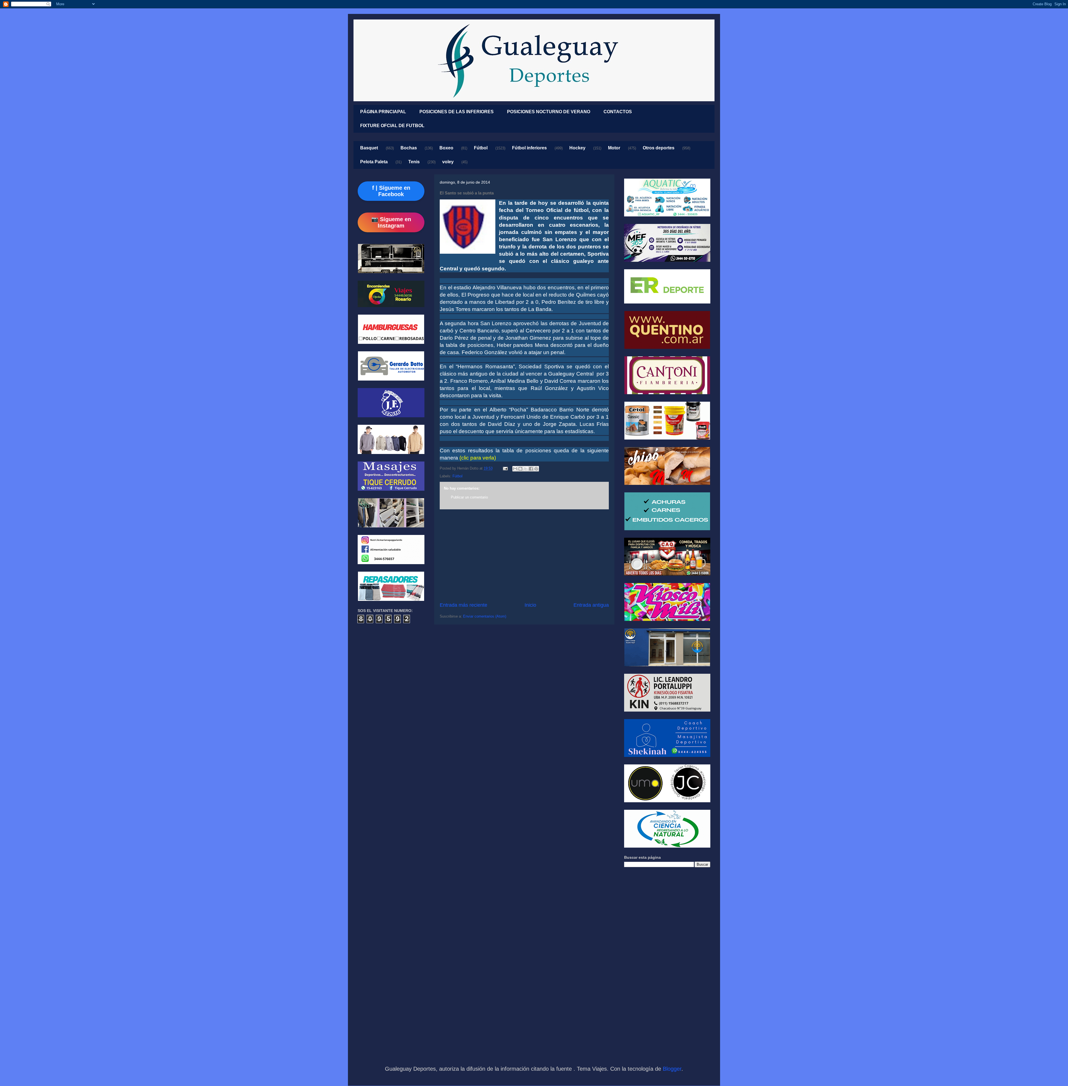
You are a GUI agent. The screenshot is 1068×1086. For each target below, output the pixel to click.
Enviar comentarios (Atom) (484, 616)
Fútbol (481, 147)
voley (448, 161)
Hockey (577, 147)
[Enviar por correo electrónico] (515, 469)
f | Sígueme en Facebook (391, 191)
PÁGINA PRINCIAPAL (383, 111)
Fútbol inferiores (529, 147)
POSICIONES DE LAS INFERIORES (456, 111)
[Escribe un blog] (520, 469)
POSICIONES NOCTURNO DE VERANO (548, 111)
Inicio (530, 605)
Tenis (414, 161)
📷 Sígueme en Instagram (391, 222)
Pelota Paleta (374, 161)
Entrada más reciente (463, 605)
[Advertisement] (524, 555)
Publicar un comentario (469, 497)
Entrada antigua (591, 605)
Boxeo (446, 147)
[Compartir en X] (525, 469)
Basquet (369, 147)
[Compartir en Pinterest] (536, 469)
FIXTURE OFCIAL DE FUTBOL (392, 125)
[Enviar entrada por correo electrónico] (505, 468)
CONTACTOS (618, 111)
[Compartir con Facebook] (531, 469)
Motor (614, 147)
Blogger (672, 1069)
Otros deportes (658, 147)
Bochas (408, 147)
